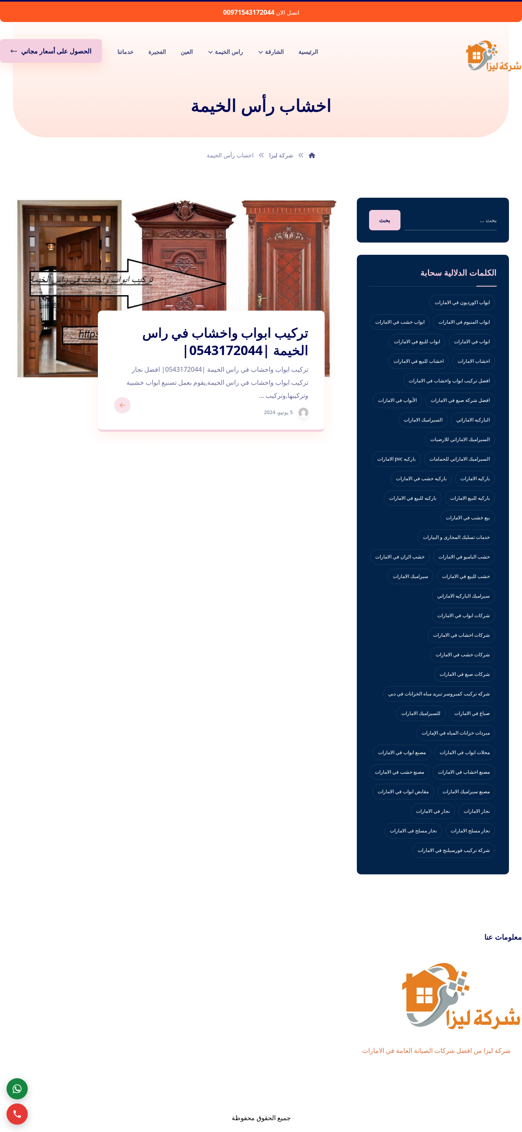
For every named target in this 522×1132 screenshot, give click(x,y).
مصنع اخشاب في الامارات (464, 771)
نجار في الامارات (433, 811)
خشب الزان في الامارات (400, 556)
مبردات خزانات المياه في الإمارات (456, 732)
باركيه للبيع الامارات (470, 497)
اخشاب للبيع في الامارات (419, 360)
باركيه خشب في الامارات (421, 478)
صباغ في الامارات (472, 713)
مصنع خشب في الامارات (399, 771)
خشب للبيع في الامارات (466, 576)
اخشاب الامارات (474, 360)
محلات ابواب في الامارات (465, 752)
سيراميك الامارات (410, 576)
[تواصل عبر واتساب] (17, 1088)
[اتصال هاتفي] (17, 1114)
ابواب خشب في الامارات (400, 321)
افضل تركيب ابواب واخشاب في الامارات (449, 380)
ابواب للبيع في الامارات (417, 341)
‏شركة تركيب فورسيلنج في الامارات (454, 850)
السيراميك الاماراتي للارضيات (460, 439)
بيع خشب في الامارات (468, 517)
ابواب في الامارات (472, 341)
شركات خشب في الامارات (463, 654)
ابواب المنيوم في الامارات (464, 321)
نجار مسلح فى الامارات (413, 830)
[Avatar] (303, 412)
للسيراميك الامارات (420, 713)
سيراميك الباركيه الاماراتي (463, 595)
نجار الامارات (477, 811)
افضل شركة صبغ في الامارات (460, 400)
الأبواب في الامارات (397, 400)
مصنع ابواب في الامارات (402, 752)
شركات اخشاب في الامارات (461, 634)
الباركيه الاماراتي (473, 419)
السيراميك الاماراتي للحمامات (459, 458)
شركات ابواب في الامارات (463, 615)
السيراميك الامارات (423, 419)
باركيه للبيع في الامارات (412, 497)
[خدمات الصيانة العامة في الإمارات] (493, 55)
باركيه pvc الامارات (396, 458)
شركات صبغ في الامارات (465, 674)
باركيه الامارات (475, 478)
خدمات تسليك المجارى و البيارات (456, 537)
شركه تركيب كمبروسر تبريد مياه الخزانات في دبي (439, 693)
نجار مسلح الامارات (470, 830)
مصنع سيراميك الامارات (466, 791)
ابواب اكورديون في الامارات (462, 302)
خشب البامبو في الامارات (464, 556)
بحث (384, 220)
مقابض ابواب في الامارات (403, 791)
